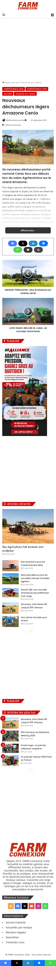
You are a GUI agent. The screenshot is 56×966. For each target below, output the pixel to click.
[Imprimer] (38, 250)
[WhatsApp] (17, 250)
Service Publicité (16, 922)
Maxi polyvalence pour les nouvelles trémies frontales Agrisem (35, 578)
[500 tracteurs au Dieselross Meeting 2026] (10, 736)
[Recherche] (3, 14)
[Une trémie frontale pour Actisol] (10, 621)
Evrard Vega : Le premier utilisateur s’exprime (33, 747)
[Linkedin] (33, 243)
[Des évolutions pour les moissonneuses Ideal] (10, 565)
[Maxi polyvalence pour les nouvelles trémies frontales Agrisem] (10, 578)
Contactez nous (15, 942)
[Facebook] (12, 243)
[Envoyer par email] (28, 250)
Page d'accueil (11, 82)
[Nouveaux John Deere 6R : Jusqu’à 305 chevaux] (10, 608)
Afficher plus (27, 230)
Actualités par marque (19, 927)
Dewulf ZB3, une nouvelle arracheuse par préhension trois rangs (35, 593)
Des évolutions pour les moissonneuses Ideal (33, 563)
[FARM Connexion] (28, 5)
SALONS (8, 94)
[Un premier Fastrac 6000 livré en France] (10, 760)
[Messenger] (43, 243)
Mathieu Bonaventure (15, 120)
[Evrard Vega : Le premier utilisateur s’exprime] (10, 748)
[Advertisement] (28, 50)
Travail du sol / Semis (31, 82)
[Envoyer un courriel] (25, 120)
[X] (22, 243)
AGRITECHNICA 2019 (13, 89)
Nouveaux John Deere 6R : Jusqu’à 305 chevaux (34, 606)
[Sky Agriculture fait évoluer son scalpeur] (28, 526)
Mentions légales (16, 932)
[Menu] (52, 14)
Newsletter (12, 937)
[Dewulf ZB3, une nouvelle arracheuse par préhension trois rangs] (10, 592)
